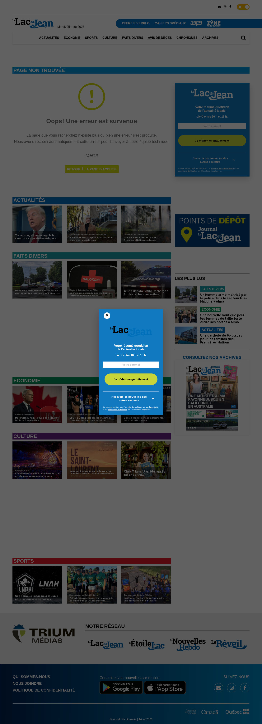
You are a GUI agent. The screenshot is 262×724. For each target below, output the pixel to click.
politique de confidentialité (146, 407)
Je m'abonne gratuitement (131, 379)
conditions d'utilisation (117, 410)
